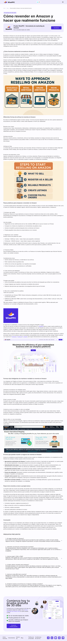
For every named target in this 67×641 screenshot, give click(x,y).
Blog (22, 637)
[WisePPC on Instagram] (59, 638)
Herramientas (11, 637)
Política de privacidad (31, 637)
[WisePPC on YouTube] (55, 638)
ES (39, 2)
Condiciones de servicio (38, 637)
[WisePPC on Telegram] (63, 638)
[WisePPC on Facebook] (48, 638)
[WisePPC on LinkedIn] (52, 638)
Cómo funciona (5, 637)
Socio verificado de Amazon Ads (17, 610)
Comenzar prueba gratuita (13, 626)
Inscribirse (56, 27)
